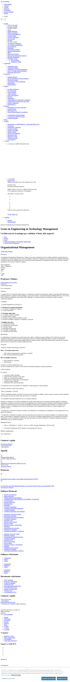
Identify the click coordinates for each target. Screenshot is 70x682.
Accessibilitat (7, 639)
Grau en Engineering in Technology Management (17, 241)
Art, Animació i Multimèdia (15, 45)
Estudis (6, 23)
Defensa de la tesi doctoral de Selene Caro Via (13, 463)
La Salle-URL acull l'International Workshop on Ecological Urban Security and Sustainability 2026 (27, 486)
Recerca (6, 86)
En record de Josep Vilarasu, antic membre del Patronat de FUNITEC (19, 479)
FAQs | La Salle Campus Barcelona (17, 71)
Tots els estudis (15, 60)
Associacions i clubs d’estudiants (16, 81)
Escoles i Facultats (12, 129)
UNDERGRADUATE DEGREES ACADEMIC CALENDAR (21, 499)
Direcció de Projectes (13, 54)
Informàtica (11, 48)
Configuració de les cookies (8, 678)
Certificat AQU (8, 590)
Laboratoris (7, 570)
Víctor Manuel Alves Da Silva (9, 282)
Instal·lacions (11, 83)
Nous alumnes (8, 4)
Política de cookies (16, 675)
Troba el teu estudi (12, 25)
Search (6, 16)
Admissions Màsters (13, 68)
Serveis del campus (13, 80)
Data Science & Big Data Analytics (17, 55)
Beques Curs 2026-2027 (10, 589)
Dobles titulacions (12, 31)
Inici (5, 237)
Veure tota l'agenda (6, 466)
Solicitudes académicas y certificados (14, 531)
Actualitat (6, 217)
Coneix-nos (11, 126)
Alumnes (6, 6)
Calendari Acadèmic (9, 538)
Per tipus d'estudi (12, 28)
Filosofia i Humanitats (13, 57)
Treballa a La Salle (13, 138)
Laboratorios (7, 564)
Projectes (10, 97)
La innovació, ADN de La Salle (16, 116)
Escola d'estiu (11, 39)
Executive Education (13, 37)
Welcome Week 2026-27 (7, 457)
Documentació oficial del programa (13, 537)
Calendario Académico (10, 519)
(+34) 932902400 (8, 614)
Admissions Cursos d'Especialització (17, 69)
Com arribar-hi (11, 139)
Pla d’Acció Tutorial (9, 541)
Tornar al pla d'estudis (6, 251)
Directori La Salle (12, 136)
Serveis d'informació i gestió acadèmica (18, 78)
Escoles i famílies (8, 12)
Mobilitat (6, 546)
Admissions (7, 63)
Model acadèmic (12, 132)
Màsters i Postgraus (13, 33)
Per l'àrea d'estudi (12, 42)
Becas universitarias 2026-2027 (12, 586)
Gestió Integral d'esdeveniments (16, 115)
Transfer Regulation (9, 510)
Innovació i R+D (12, 110)
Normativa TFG (8, 520)
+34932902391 (5, 601)
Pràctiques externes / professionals (13, 544)
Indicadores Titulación (10, 516)
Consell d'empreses (13, 118)
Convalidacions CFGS (10, 592)
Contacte (6, 141)
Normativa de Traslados (10, 529)
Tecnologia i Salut (12, 58)
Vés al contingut (5, 1)
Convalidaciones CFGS (10, 587)
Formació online (12, 36)
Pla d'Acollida (8, 543)
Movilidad (7, 526)
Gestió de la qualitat (13, 130)
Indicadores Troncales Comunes (12, 514)
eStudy (6, 561)
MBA (9, 52)
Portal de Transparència (14, 133)
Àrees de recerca (12, 94)
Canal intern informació (10, 640)
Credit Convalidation (9, 583)
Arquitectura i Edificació (14, 43)
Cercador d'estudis (12, 26)
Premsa (6, 13)
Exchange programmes (10, 507)
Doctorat (10, 40)
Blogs (5, 119)
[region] (35, 675)
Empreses (6, 9)
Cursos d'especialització (14, 34)
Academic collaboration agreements (13, 508)
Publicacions (11, 98)
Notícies (10, 220)
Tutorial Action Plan (9, 502)
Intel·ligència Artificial (14, 49)
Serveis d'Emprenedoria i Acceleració (18, 112)
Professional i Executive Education (17, 107)
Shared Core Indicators (10, 494)
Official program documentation (12, 497)
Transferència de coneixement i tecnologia (19, 100)
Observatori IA (12, 104)
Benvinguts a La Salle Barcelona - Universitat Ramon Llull (23, 124)
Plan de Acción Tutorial (10, 522)
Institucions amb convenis (11, 547)
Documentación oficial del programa (14, 517)
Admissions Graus (12, 66)
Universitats (7, 10)
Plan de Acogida (8, 523)
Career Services (12, 109)
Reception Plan (8, 504)
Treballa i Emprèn (12, 77)
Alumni (6, 7)
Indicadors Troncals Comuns (12, 534)
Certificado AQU (8, 584)
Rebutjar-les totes (62, 678)
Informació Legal (12, 135)
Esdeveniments (12, 84)
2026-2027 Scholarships (10, 581)
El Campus (7, 74)
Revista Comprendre (13, 103)
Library (6, 559)
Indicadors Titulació (9, 535)
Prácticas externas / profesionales (13, 525)
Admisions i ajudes (16, 62)
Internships (7, 505)
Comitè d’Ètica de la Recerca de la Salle (18, 101)
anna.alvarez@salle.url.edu (8, 602)
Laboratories (7, 558)
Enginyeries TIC (12, 46)
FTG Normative (8, 501)
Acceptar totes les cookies (48, 678)
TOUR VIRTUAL (13, 214)
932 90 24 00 (11, 180)
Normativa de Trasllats (10, 549)
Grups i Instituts (12, 92)
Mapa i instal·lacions (9, 637)
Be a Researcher (12, 90)
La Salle (6, 121)
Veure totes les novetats (7, 487)
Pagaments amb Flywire (14, 72)
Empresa (6, 106)
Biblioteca (7, 565)
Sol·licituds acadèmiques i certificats (14, 550)
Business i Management (14, 51)
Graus (9, 29)
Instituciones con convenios (11, 528)
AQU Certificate (8, 580)
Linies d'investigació (13, 95)
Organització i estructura (14, 127)
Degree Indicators (9, 496)
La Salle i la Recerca (13, 89)
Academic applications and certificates (14, 511)
